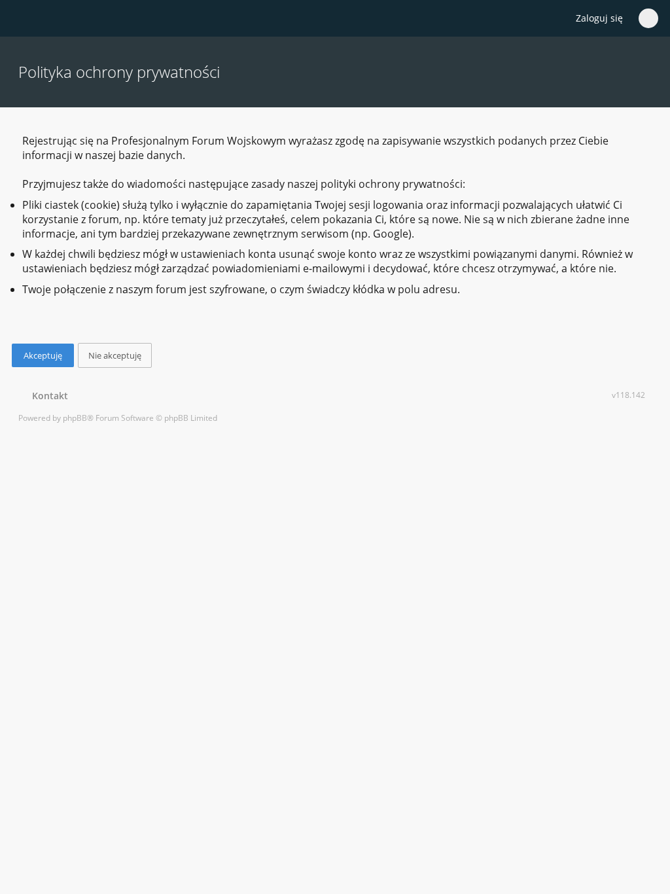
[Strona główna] (25, 19)
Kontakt (47, 395)
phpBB (75, 417)
